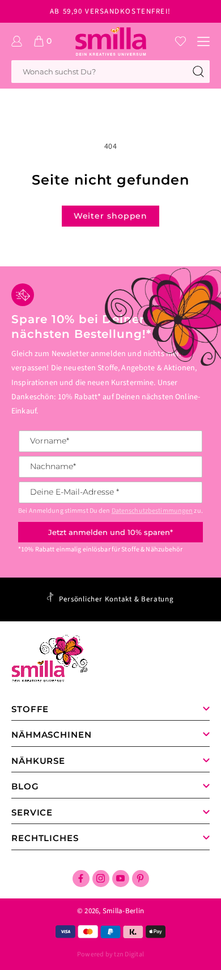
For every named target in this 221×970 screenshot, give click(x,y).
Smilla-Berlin (123, 911)
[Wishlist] (180, 41)
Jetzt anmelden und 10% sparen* (110, 532)
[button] (203, 41)
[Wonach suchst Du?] (198, 71)
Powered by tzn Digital (110, 954)
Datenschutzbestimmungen (152, 511)
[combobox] (110, 71)
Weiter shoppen (111, 216)
